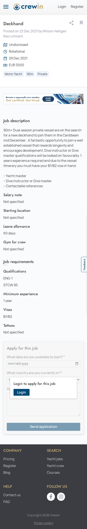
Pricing (8, 459)
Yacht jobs (55, 459)
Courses (53, 472)
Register (77, 6)
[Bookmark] (81, 22)
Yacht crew (55, 466)
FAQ (6, 502)
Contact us (11, 495)
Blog (6, 472)
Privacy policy (43, 523)
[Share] (72, 22)
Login (62, 6)
